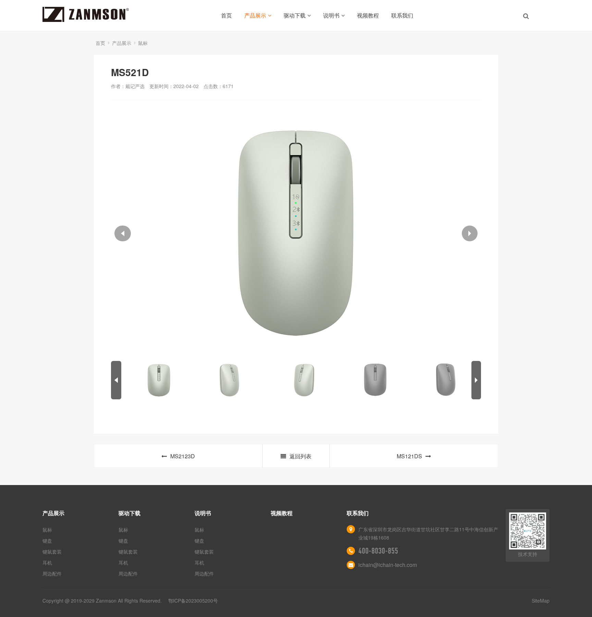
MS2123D (182, 456)
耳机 (47, 562)
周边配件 (52, 573)
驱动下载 (295, 15)
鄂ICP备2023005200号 (193, 600)
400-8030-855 (378, 550)
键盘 (47, 540)
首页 (226, 15)
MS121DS (409, 456)
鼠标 (143, 42)
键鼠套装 (52, 551)
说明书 (331, 15)
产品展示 (255, 15)
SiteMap (541, 600)
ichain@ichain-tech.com (387, 565)
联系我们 (402, 15)
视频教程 (368, 15)
